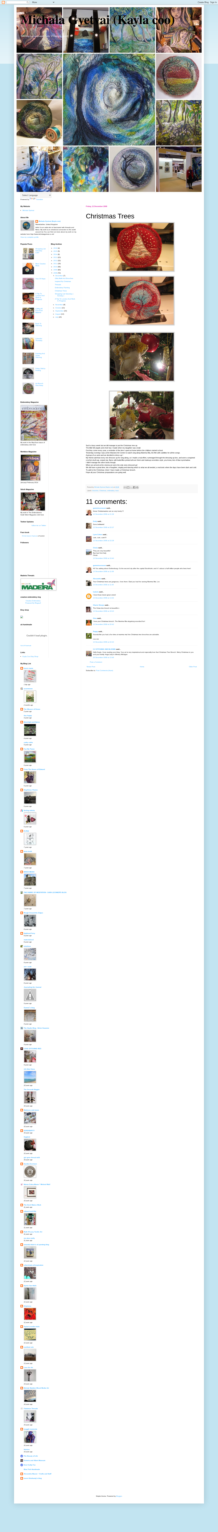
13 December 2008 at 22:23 (103, 642)
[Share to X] (131, 487)
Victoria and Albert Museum (34, 1460)
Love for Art (28, 1367)
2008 (55, 273)
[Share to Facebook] (134, 487)
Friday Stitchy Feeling (40, 369)
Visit (25, 645)
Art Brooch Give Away (39, 384)
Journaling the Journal (32, 987)
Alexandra (97, 578)
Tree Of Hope (40, 279)
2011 (55, 263)
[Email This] (125, 487)
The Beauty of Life (31, 1456)
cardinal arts (29, 1347)
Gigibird (27, 1137)
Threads (58, 284)
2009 (55, 270)
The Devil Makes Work (32, 1205)
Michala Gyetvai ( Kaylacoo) (29, 536)
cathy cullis (28, 742)
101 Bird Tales (29, 1069)
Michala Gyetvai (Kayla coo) (97, 19)
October (58, 308)
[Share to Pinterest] (137, 487)
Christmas (102, 490)
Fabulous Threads (31, 1408)
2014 (55, 254)
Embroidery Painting (62, 287)
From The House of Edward (34, 769)
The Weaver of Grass (32, 709)
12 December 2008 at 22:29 (103, 540)
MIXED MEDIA (29, 872)
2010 (55, 267)
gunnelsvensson (99, 508)
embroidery (110, 490)
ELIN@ (26, 831)
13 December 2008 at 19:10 (103, 611)
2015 (55, 251)
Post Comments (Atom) (104, 670)
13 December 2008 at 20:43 (103, 624)
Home (142, 667)
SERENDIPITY (29, 1130)
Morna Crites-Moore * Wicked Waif (37, 1184)
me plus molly (29, 1238)
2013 (55, 257)
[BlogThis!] (128, 487)
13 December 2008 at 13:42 (103, 598)
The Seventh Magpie (32, 1089)
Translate (39, 199)
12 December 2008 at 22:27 (103, 527)
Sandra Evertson (30, 1164)
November (59, 305)
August (58, 314)
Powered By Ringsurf (33, 603)
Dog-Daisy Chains (31, 790)
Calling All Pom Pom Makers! (39, 310)
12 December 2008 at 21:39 (103, 514)
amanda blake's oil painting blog (36, 1244)
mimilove (27, 946)
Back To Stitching (38, 324)
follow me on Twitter (39, 525)
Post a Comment (96, 662)
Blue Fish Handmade (32, 1469)
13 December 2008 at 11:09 (103, 571)
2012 (55, 260)
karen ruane (28, 668)
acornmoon (28, 689)
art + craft (27, 966)
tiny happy (28, 715)
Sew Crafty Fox (30, 1465)
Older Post (193, 667)
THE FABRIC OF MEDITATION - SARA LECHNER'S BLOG (45, 892)
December (59, 276)
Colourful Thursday (38, 339)
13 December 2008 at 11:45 (103, 585)
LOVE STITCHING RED (32, 1048)
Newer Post (91, 667)
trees (117, 490)
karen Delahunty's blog (33, 1478)
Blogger (119, 1496)
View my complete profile (29, 237)
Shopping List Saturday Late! (40, 250)
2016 (55, 248)
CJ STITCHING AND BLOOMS (104, 649)
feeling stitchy (29, 810)
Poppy (95, 631)
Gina (95, 618)
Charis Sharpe (98, 605)
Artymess (27, 1306)
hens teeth (28, 851)
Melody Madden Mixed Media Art (36, 1388)
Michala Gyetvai (28, 210)
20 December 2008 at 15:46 (103, 657)
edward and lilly (30, 1211)
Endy (95, 521)
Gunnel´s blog (29, 1008)
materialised (29, 940)
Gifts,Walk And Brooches (64, 278)
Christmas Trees (61, 291)
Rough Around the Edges (33, 913)
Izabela (96, 592)
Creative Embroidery (33, 601)
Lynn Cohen (97, 534)
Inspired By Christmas (63, 281)
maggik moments (30, 1429)
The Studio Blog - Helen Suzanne (36, 1028)
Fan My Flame (29, 749)
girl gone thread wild (32, 1157)
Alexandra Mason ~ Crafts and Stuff (37, 1474)
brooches (95, 490)
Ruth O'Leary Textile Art (33, 1232)
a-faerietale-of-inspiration (33, 1265)
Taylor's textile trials (32, 1326)
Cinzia (95, 548)
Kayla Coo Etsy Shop (30, 656)
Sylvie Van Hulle (30, 1286)
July (57, 317)
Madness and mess (31, 1110)
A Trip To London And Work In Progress (40, 296)
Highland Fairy (29, 933)
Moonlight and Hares (32, 722)
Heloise (27, 1449)
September (59, 311)
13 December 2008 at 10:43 (103, 558)
